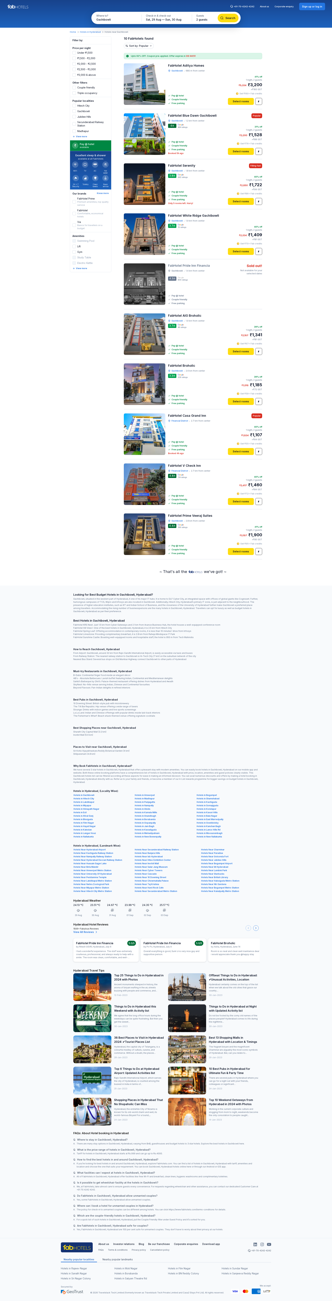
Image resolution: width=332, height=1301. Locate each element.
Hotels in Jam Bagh (144, 826)
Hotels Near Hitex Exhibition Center (153, 860)
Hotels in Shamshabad (208, 798)
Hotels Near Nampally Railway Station (92, 856)
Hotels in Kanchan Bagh (209, 826)
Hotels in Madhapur (145, 798)
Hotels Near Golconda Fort (214, 856)
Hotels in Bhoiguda (83, 819)
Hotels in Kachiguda (207, 802)
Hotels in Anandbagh (145, 816)
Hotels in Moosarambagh (209, 833)
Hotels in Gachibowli (83, 795)
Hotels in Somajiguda (207, 805)
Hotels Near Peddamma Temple (90, 877)
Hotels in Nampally (144, 805)
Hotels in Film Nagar (83, 822)
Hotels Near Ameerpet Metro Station (92, 870)
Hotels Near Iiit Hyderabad (214, 867)
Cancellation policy (159, 1250)
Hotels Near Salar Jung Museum (151, 867)
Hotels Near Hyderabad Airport (89, 849)
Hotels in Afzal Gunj (83, 816)
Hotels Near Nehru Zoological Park (91, 884)
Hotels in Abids (142, 809)
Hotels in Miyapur (82, 805)
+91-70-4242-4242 (244, 6)
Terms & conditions (118, 1250)
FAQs (101, 1250)
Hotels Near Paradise (212, 853)
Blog (141, 1244)
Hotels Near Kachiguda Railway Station (93, 853)
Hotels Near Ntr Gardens (213, 884)
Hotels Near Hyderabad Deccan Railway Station (97, 860)
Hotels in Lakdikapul (83, 802)
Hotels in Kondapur (206, 809)
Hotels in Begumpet (207, 795)
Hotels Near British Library (214, 877)
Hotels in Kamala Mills (146, 812)
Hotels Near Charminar (212, 849)
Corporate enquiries (186, 1244)
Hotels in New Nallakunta (209, 836)
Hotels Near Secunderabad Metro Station (156, 891)
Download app (211, 1244)
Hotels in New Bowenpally (148, 836)
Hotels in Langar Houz (84, 833)
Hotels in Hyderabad (90, 32)
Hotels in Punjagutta (145, 802)
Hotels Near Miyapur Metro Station (91, 887)
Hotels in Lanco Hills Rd (208, 829)
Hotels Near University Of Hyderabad (92, 874)
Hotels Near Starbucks (212, 874)
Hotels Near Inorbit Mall (147, 863)
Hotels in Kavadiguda (145, 829)
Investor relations (124, 1244)
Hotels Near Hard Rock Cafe (149, 887)
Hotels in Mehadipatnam (147, 833)
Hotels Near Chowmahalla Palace (152, 880)
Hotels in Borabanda (145, 819)
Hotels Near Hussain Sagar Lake (90, 863)
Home (73, 32)
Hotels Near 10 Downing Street (150, 877)
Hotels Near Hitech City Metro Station (92, 891)
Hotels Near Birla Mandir (85, 867)
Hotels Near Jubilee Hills (213, 860)
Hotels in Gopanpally (145, 822)
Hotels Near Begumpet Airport (216, 863)
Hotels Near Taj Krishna (147, 884)
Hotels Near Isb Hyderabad (149, 856)
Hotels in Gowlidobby (208, 822)
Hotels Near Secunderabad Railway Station (157, 849)
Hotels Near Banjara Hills (147, 853)
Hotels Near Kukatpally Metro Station (220, 891)
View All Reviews (83, 931)
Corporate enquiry (284, 6)
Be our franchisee (159, 1244)
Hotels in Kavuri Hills (207, 812)
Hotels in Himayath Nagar (86, 809)
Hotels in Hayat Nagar (84, 826)
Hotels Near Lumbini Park (214, 870)
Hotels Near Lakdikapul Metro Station (92, 880)
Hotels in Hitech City (83, 798)
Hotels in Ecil (79, 812)
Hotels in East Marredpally (210, 819)
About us (264, 6)
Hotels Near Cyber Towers (148, 870)
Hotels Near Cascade (146, 874)
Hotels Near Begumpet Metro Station (220, 887)
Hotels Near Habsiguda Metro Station (220, 880)
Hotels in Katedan (82, 829)
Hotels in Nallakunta (83, 836)
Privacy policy (139, 1250)
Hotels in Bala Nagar (207, 816)
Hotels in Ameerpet (145, 795)
